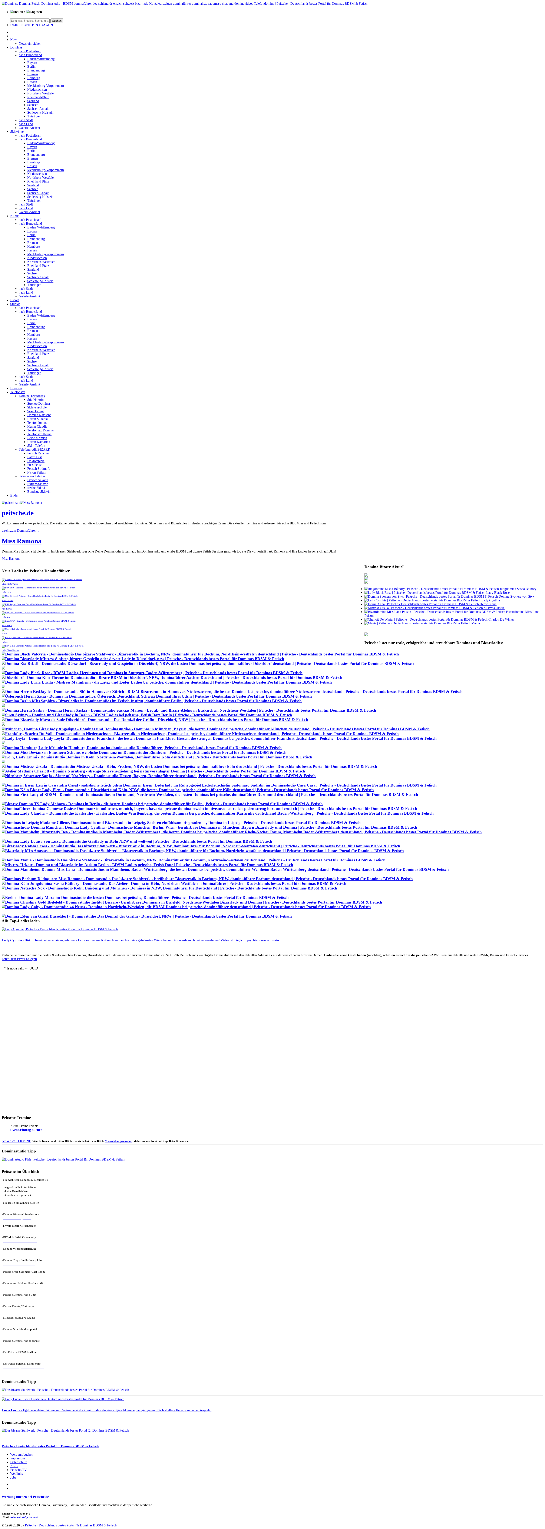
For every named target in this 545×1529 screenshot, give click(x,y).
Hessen (32, 82)
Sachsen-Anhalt (38, 108)
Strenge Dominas (38, 403)
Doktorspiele (35, 461)
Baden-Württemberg (41, 59)
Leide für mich (37, 438)
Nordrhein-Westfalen (41, 93)
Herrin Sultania (37, 419)
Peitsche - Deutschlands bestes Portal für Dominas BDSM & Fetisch (50, 1446)
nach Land (26, 124)
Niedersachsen (37, 89)
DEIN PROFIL (31, 25)
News (14, 39)
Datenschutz (18, 1462)
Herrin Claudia (37, 426)
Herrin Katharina (38, 442)
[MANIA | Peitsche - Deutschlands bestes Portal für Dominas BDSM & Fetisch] (194, 860)
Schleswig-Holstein (40, 112)
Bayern (32, 62)
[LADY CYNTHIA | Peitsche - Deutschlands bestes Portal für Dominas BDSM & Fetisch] (209, 827)
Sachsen (32, 105)
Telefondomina (37, 422)
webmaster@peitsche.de (24, 1517)
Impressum (17, 1458)
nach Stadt (26, 120)
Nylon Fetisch (36, 472)
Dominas (16, 47)
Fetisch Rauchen (38, 453)
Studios (15, 304)
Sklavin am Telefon (32, 476)
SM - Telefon (36, 445)
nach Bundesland (30, 55)
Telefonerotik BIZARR (34, 449)
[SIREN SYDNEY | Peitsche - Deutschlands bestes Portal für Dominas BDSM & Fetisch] (147, 715)
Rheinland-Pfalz (38, 97)
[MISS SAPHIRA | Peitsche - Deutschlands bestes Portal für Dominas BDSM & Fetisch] (152, 701)
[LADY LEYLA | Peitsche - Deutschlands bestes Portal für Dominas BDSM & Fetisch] (219, 738)
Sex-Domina (35, 411)
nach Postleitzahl (30, 51)
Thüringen (34, 116)
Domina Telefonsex (32, 396)
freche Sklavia (36, 488)
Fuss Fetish (34, 465)
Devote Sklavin (37, 480)
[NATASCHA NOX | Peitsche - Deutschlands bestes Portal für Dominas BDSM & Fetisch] (169, 888)
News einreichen (30, 43)
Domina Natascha (39, 415)
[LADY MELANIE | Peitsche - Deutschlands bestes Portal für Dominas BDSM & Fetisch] (142, 747)
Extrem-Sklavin (37, 484)
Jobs (13, 1477)
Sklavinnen (17, 131)
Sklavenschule (37, 407)
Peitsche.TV (18, 1470)
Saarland (33, 101)
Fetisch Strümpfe (38, 468)
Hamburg (33, 78)
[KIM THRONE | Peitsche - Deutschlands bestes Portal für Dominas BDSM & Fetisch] (172, 677)
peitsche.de (18, 513)
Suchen (57, 20)
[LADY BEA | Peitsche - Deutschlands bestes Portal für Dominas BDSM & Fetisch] (242, 832)
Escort (14, 300)
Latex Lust (34, 457)
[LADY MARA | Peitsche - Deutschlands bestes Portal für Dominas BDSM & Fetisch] (145, 897)
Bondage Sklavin (38, 491)
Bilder (14, 495)
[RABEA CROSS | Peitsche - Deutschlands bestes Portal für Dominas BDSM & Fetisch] (201, 846)
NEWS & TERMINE (16, 1141)
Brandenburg (36, 70)
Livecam (16, 388)
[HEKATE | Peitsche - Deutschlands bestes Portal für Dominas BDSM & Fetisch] (147, 864)
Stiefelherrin (35, 399)
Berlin (31, 66)
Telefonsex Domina (40, 430)
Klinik (14, 216)
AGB (14, 1466)
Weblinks (16, 1473)
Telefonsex (17, 392)
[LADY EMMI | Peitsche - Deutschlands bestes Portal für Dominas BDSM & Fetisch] (157, 757)
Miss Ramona (22, 541)
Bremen (32, 74)
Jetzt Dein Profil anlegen (19, 959)
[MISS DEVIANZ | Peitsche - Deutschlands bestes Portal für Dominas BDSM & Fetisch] (144, 752)
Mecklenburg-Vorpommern (45, 85)
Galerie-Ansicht (29, 128)
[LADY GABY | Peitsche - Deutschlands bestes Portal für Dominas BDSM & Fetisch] (186, 907)
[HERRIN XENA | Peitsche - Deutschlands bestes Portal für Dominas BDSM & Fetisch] (157, 696)
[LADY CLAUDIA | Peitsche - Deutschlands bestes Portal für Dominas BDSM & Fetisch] (218, 813)
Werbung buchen (21, 1454)
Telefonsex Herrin (39, 434)
